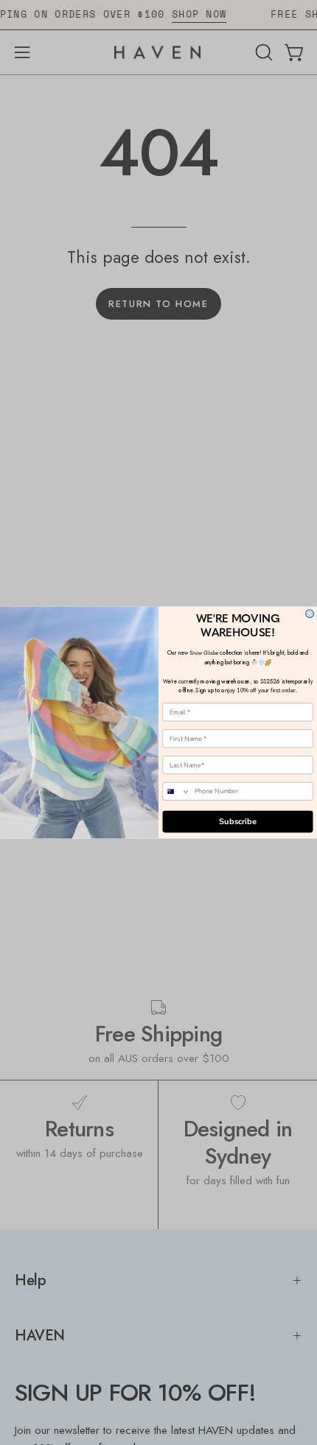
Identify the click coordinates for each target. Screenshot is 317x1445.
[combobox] (176, 792)
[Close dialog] (310, 614)
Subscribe (238, 821)
